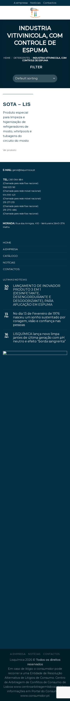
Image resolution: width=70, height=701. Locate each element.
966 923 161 (9, 187)
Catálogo (10, 255)
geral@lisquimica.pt (23, 169)
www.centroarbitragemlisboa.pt (37, 686)
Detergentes (22, 57)
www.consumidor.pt (35, 695)
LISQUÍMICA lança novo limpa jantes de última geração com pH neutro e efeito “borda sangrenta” (39, 337)
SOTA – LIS (17, 104)
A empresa (21, 2)
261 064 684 (16, 179)
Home (7, 57)
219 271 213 (9, 202)
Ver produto (9, 150)
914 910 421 (9, 194)
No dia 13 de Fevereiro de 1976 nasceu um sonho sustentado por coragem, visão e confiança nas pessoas (39, 319)
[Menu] (5, 13)
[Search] (65, 12)
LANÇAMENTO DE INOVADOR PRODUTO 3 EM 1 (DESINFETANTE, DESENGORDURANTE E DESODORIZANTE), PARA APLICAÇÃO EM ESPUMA (36, 295)
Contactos (49, 2)
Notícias (35, 2)
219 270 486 (10, 209)
